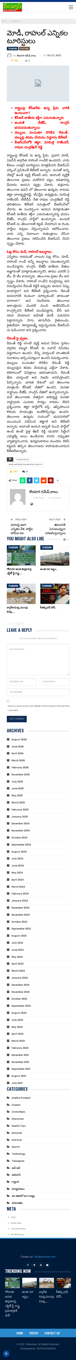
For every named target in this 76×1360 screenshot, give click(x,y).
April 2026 (17, 753)
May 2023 (17, 957)
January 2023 (19, 978)
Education (18, 1119)
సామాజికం (17, 1203)
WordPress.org (17, 1235)
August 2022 (19, 1013)
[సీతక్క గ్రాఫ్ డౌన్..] (54, 594)
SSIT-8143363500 (46, 1348)
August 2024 (19, 852)
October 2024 (19, 837)
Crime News (18, 1112)
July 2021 (17, 1083)
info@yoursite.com (45, 1256)
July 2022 (17, 1020)
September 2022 (21, 1006)
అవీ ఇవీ (16, 1168)
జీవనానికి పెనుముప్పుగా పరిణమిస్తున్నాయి (55, 529)
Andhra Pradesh (21, 1098)
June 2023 (17, 950)
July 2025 (17, 781)
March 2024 (18, 887)
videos (33, 1333)
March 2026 (18, 760)
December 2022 (20, 985)
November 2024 (20, 830)
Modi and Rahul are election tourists (25, 464)
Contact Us (52, 1333)
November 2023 (20, 915)
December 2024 (20, 823)
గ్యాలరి (15, 1182)
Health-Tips (19, 1126)
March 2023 (18, 971)
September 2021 (20, 1069)
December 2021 (20, 1055)
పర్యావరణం (18, 1189)
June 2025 (17, 788)
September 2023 (21, 928)
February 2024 (20, 893)
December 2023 (20, 908)
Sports (16, 1147)
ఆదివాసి (16, 1175)
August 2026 (19, 739)
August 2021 (18, 1076)
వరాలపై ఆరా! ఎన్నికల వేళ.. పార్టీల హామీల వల (22, 529)
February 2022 (19, 1048)
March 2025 (18, 802)
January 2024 (19, 900)
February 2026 (20, 767)
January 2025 (19, 816)
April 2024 (17, 880)
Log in (13, 1217)
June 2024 (17, 865)
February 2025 (19, 809)
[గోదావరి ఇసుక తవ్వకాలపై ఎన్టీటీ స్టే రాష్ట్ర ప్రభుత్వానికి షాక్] (21, 555)
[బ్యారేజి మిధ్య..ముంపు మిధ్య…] (21, 594)
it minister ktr (22, 459)
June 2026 (17, 746)
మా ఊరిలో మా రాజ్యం (23, 1196)
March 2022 (18, 1041)
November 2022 (20, 992)
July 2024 (17, 858)
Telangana (12, 48)
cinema (16, 1105)
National (17, 1133)
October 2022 (19, 999)
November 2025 (20, 774)
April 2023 (17, 964)
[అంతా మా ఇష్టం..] (54, 555)
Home (19, 1333)
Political (24, 48)
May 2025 (17, 795)
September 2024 (21, 844)
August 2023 (19, 936)
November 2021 (20, 1062)
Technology (18, 1154)
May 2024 (17, 872)
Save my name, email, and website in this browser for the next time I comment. (38, 708)
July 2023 (17, 943)
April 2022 (17, 1034)
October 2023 (19, 922)
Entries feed (16, 1223)
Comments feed (18, 1229)
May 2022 (17, 1027)
